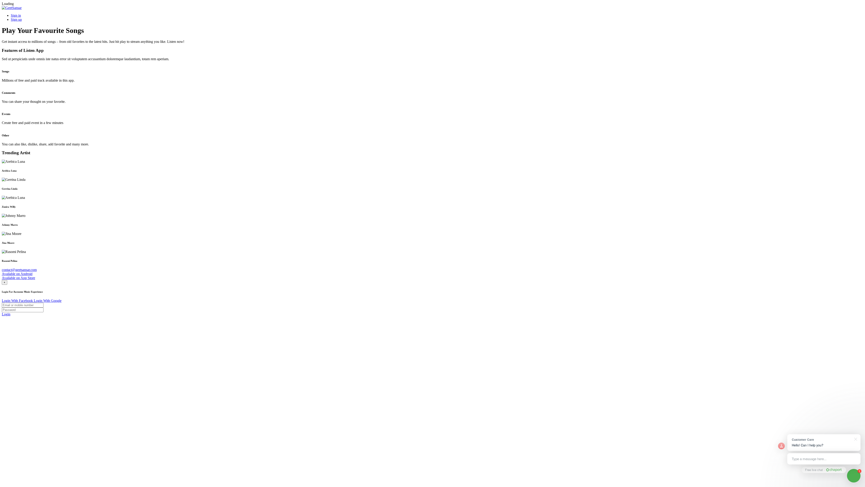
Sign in (16, 15)
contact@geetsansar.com (19, 270)
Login (6, 314)
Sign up (16, 19)
